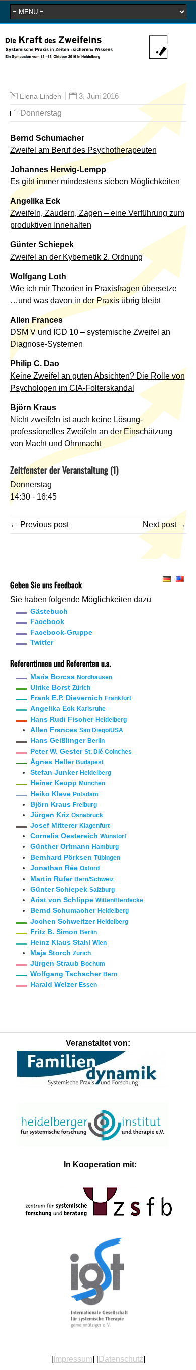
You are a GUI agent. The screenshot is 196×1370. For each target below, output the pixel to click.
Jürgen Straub (67, 963)
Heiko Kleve (64, 794)
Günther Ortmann (74, 846)
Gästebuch (49, 611)
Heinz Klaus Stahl (68, 942)
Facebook (47, 621)
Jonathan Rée (65, 868)
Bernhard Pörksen (75, 857)
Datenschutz (121, 1359)
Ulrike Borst (60, 687)
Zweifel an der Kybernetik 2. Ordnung (76, 257)
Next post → (164, 524)
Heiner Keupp (67, 783)
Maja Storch (60, 953)
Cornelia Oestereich (78, 836)
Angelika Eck (68, 708)
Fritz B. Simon (63, 932)
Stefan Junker (70, 772)
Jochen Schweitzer (79, 921)
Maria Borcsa (71, 677)
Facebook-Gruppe (61, 632)
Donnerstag (41, 113)
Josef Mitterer (70, 825)
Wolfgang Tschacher (73, 974)
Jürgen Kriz (66, 815)
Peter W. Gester (81, 751)
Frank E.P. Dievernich (80, 698)
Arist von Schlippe (86, 900)
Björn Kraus (63, 804)
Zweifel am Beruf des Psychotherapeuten (83, 150)
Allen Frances (76, 730)
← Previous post (39, 524)
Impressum (72, 1359)
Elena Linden (40, 96)
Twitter (41, 642)
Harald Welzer (63, 984)
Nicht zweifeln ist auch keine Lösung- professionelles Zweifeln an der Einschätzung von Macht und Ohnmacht (91, 431)
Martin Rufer (72, 879)
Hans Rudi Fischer (78, 719)
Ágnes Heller (67, 762)
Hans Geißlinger (67, 740)
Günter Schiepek (72, 889)
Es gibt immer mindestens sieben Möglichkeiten (95, 181)
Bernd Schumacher (79, 910)
